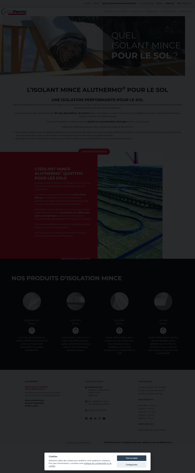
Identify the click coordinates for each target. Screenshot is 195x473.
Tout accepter (132, 458)
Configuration (131, 465)
